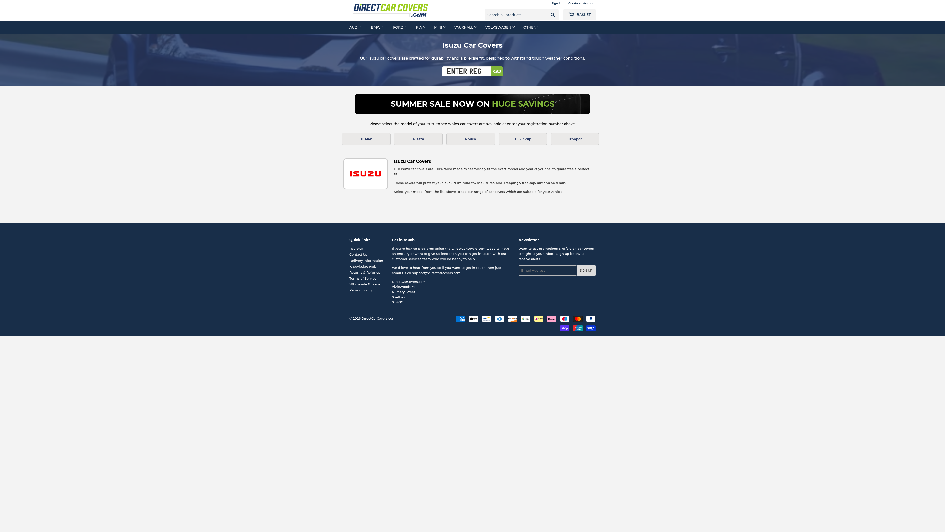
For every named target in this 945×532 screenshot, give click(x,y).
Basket (583, 14)
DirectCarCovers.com (378, 318)
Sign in (557, 3)
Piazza (418, 139)
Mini (438, 27)
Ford (399, 27)
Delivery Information (366, 261)
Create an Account (582, 3)
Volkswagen (498, 27)
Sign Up (586, 270)
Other (530, 27)
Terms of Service (362, 278)
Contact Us (358, 254)
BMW (376, 27)
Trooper (575, 139)
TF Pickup (522, 139)
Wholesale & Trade (364, 284)
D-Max (366, 139)
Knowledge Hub (362, 266)
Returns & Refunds (364, 272)
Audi (354, 27)
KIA (419, 27)
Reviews (356, 248)
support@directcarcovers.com (436, 273)
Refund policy (360, 290)
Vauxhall (464, 27)
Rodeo (470, 139)
